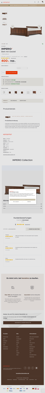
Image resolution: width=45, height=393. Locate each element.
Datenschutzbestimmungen (30, 190)
